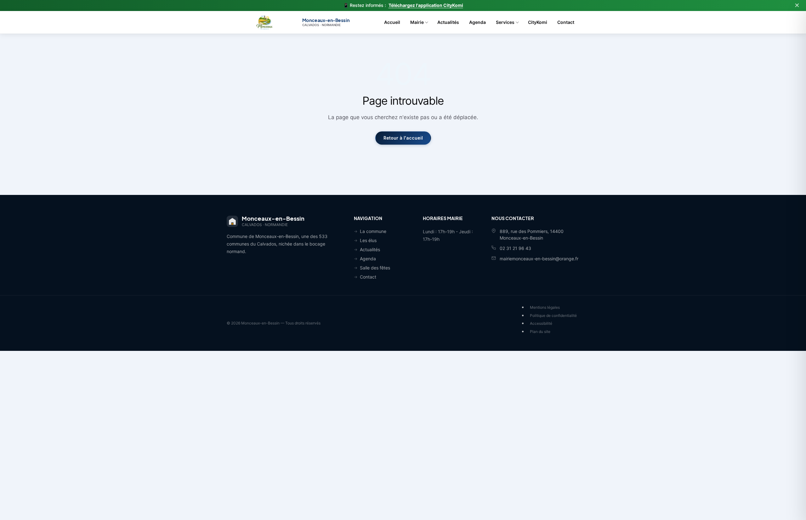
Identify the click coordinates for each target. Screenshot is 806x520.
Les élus (368, 240)
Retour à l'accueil (403, 138)
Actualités (448, 22)
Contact (565, 22)
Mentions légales (545, 307)
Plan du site (540, 331)
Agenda (477, 22)
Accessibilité (541, 323)
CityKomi (537, 22)
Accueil (392, 22)
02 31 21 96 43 (515, 248)
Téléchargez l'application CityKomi (426, 5)
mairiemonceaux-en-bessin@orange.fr (539, 258)
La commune (373, 231)
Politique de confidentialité (553, 315)
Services (505, 22)
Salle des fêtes (375, 267)
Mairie (417, 22)
